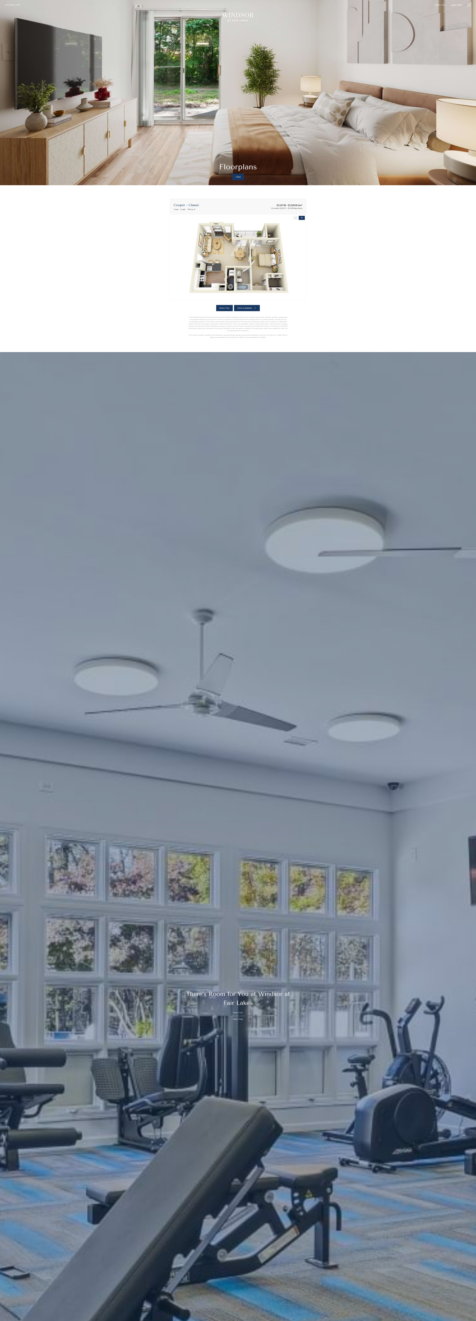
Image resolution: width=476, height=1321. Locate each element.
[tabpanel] (238, 257)
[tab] (296, 218)
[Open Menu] (469, 5)
